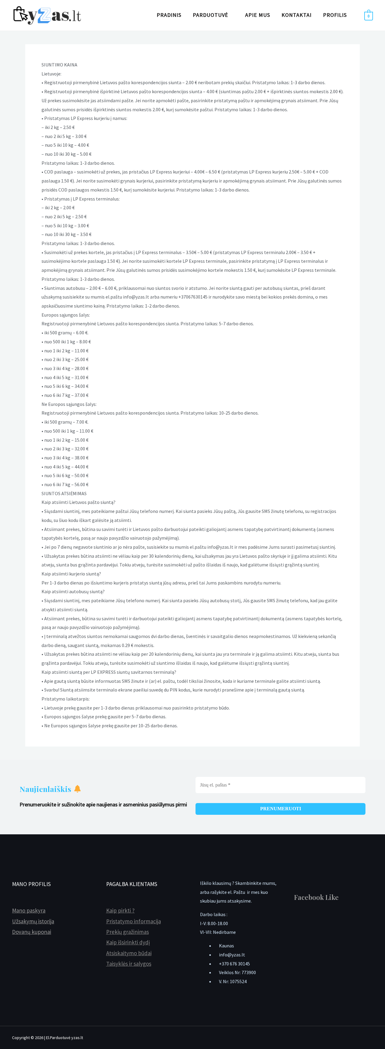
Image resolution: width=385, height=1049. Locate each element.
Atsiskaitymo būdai (129, 953)
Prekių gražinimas (127, 931)
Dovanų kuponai (31, 931)
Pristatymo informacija (133, 921)
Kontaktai (297, 14)
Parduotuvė (210, 14)
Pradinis (169, 14)
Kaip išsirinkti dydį (128, 942)
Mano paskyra (28, 910)
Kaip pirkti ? (120, 910)
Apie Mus (257, 14)
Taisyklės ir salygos (128, 963)
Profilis (335, 14)
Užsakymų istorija (33, 921)
